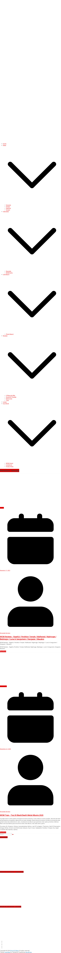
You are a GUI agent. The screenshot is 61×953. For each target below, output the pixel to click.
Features (8, 208)
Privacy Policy (9, 466)
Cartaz (5, 402)
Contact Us (9, 465)
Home (4, 144)
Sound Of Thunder (11, 397)
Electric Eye (9, 399)
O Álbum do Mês (10, 395)
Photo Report (10, 334)
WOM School (9, 463)
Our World (6, 403)
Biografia (8, 271)
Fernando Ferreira (5, 633)
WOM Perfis (9, 273)
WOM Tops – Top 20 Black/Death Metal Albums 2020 (21, 815)
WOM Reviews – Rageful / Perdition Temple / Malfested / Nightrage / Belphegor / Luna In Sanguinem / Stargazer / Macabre (28, 637)
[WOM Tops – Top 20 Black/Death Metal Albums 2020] (26, 685)
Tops (7, 400)
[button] (32, 203)
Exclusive (8, 205)
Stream (8, 210)
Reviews (5, 336)
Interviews (6, 211)
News (4, 145)
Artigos (8, 206)
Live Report (6, 274)
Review (2, 508)
